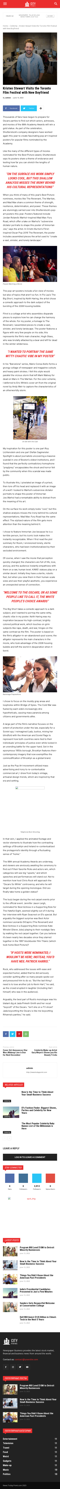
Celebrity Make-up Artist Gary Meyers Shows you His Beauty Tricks (44, 1052)
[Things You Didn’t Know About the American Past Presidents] (10, 1279)
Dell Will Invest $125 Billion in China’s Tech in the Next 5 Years (38, 1318)
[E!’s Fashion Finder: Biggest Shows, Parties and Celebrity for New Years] (11, 1112)
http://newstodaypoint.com (36, 1072)
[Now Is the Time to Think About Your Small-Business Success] (11, 1096)
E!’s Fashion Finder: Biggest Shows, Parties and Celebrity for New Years (39, 1110)
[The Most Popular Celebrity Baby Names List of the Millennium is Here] (11, 1128)
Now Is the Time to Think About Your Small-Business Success (37, 1093)
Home (5, 26)
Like (9, 1175)
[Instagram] (13, 1367)
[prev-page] (5, 1138)
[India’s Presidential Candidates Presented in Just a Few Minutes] (10, 1293)
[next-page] (9, 1138)
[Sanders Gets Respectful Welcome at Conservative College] (10, 1307)
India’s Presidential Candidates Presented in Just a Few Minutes (36, 1290)
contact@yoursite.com (26, 1359)
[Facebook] (6, 1034)
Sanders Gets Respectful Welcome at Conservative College (37, 1304)
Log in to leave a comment (30, 1157)
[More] (41, 108)
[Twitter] (12, 1034)
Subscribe (50, 1175)
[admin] (14, 1070)
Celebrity (13, 26)
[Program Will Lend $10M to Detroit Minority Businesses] (10, 1251)
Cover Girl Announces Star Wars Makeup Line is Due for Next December (15, 1052)
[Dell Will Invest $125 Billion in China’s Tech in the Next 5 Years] (10, 1321)
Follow (23, 1175)
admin (8, 98)
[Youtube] (27, 1367)
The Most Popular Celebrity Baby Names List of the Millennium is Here (38, 1126)
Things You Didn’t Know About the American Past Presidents (36, 1276)
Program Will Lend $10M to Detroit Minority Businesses (37, 1248)
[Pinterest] (19, 1034)
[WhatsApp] (26, 1034)
